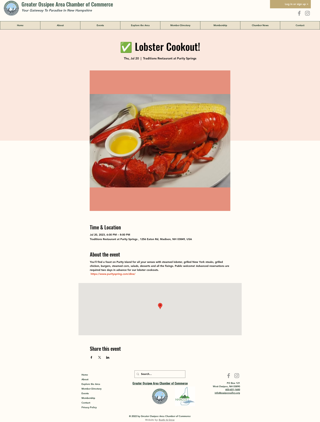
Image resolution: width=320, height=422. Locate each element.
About (85, 379)
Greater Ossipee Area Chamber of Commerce (67, 4)
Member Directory (92, 388)
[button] (140, 25)
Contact (86, 402)
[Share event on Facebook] (91, 357)
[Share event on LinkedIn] (107, 357)
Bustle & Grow (166, 419)
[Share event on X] (99, 357)
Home (85, 374)
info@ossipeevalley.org (227, 392)
